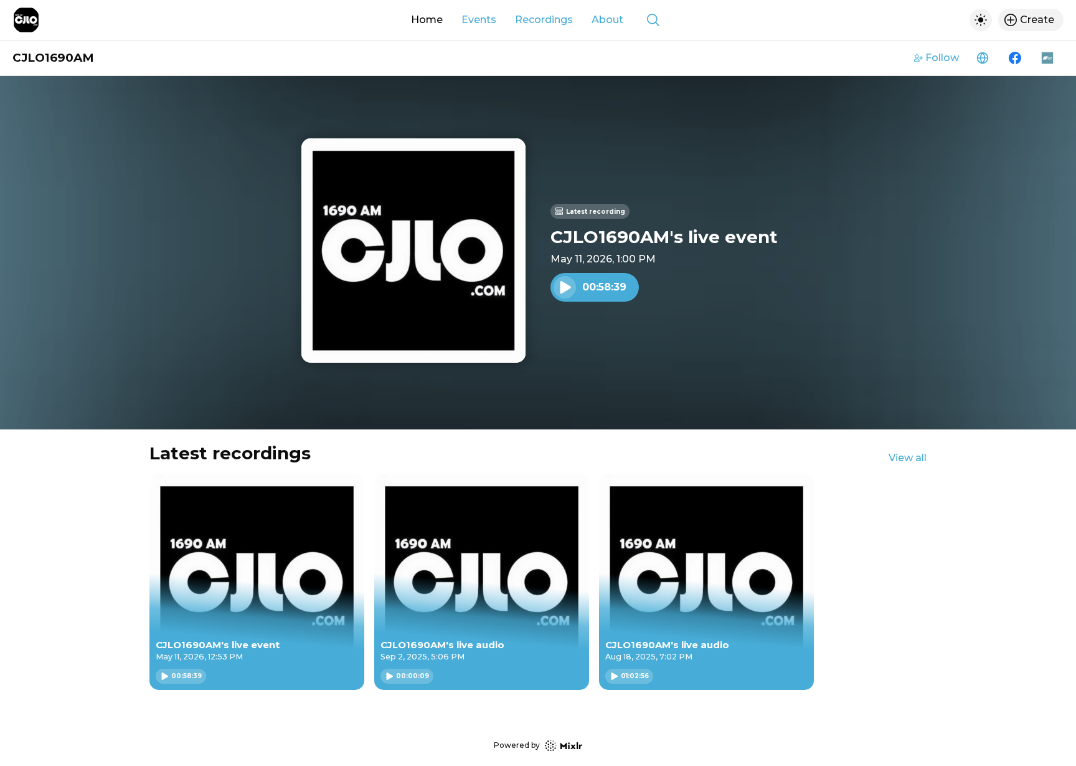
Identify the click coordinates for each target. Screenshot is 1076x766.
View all (908, 458)
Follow (942, 58)
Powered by (517, 745)
